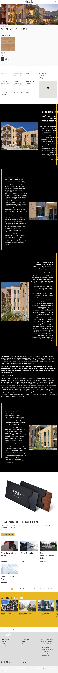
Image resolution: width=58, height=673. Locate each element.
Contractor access (52, 668)
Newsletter (3, 647)
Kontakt (22, 643)
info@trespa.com (46, 655)
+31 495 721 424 (46, 647)
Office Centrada (26, 553)
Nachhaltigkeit (4, 641)
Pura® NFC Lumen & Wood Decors (19, 74)
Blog (22, 647)
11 (40, 588)
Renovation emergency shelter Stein (47, 555)
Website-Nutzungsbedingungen (22, 668)
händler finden (9, 64)
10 (37, 588)
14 (49, 588)
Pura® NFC (4, 73)
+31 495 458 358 (46, 651)
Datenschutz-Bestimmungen (39, 668)
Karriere (23, 641)
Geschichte (3, 643)
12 (43, 588)
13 (46, 588)
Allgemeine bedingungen (6, 668)
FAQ (22, 645)
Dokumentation (4, 645)
